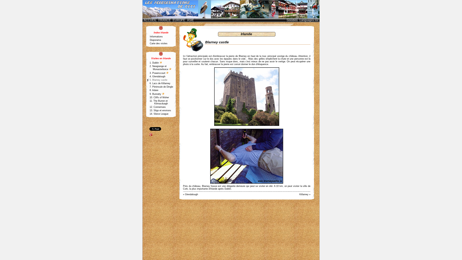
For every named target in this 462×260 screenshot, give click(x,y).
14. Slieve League (159, 113)
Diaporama (155, 40)
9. (156, 94)
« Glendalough (190, 194)
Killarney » (304, 194)
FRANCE (164, 20)
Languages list (309, 20)
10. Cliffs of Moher (160, 97)
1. (155, 62)
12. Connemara (158, 107)
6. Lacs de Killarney (160, 83)
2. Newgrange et (159, 68)
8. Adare (154, 90)
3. (158, 73)
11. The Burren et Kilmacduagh (159, 102)
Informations (156, 36)
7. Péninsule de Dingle (161, 86)
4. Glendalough (157, 76)
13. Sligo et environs (161, 110)
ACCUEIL (150, 20)
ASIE (190, 20)
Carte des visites (158, 43)
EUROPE (179, 20)
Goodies (292, 20)
